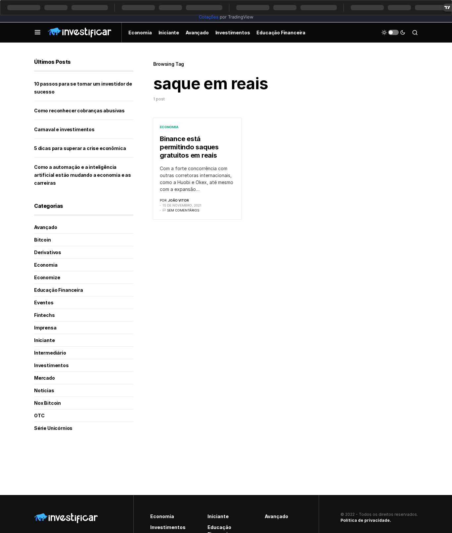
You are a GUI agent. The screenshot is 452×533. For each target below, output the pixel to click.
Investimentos (51, 365)
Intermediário (50, 353)
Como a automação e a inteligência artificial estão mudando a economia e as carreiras (82, 175)
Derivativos (47, 252)
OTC (39, 415)
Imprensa (45, 327)
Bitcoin (42, 240)
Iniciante (44, 340)
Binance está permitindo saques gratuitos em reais (189, 147)
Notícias (44, 390)
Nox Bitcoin (47, 403)
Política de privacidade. (365, 520)
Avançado (45, 227)
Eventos (44, 302)
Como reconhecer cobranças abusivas (79, 110)
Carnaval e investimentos (64, 129)
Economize (47, 277)
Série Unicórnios (53, 428)
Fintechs (44, 315)
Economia (169, 127)
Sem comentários (183, 210)
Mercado (44, 378)
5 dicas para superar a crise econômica (80, 148)
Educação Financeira (58, 290)
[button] (37, 32)
